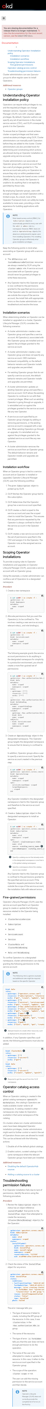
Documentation (10, 42)
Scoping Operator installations (21, 62)
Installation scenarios (19, 56)
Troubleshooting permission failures (24, 71)
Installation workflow (19, 59)
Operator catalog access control (22, 68)
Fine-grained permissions (21, 64)
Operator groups (15, 89)
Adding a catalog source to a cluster (24, 1174)
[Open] (4, 18)
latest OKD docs (25, 36)
